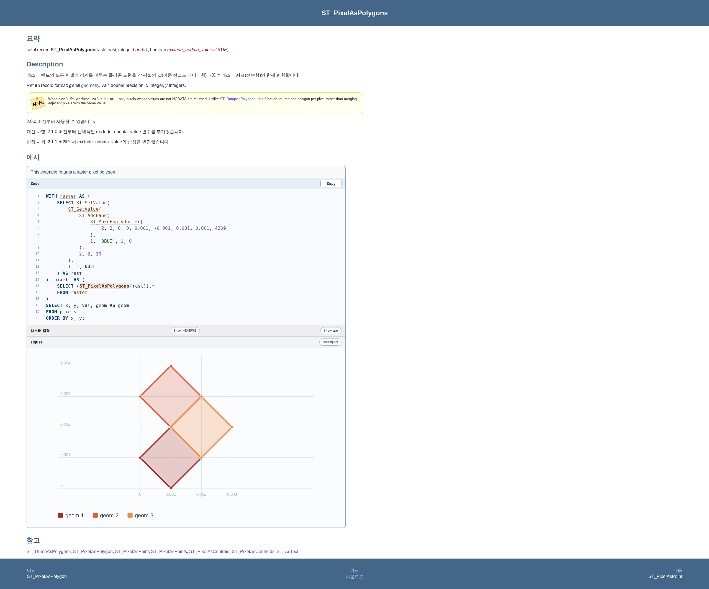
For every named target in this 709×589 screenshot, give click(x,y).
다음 (677, 570)
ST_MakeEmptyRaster (115, 221)
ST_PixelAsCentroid (209, 551)
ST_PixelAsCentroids (253, 551)
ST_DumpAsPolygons (237, 99)
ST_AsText (287, 551)
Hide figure (330, 342)
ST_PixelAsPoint (132, 551)
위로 (354, 570)
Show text (331, 330)
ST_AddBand (93, 215)
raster (68, 196)
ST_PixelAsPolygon (93, 551)
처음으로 (354, 576)
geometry (90, 85)
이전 (31, 570)
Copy (331, 183)
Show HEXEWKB (185, 330)
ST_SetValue (91, 202)
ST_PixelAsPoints (169, 551)
